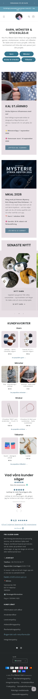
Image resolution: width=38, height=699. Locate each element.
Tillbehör (28, 60)
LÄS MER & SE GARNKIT (17, 231)
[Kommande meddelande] (34, 3)
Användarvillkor (10, 615)
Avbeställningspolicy (12, 624)
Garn (11, 54)
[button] (4, 17)
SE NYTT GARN (18, 304)
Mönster (26, 54)
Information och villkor (13, 610)
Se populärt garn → (19, 358)
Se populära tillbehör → (19, 464)
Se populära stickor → (19, 429)
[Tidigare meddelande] (3, 3)
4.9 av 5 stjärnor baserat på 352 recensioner (19, 524)
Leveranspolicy (10, 619)
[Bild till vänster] (15, 314)
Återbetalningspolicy (12, 629)
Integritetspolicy (10, 639)
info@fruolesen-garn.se (15, 577)
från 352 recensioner (17, 485)
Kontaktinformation (25, 686)
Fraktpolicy (10, 686)
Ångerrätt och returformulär (17, 634)
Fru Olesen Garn (17, 675)
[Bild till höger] (23, 314)
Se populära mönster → (19, 392)
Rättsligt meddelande (20, 690)
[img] (19, 482)
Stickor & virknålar (11, 60)
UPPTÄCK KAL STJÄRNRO (17, 148)
